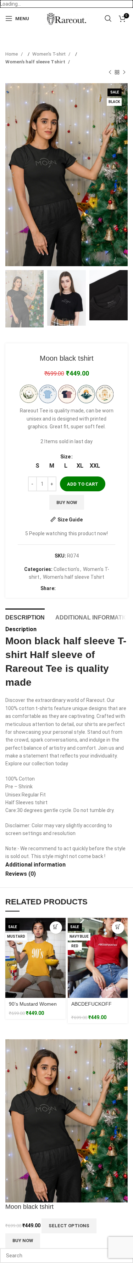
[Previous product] (109, 72)
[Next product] (124, 72)
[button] (12, 175)
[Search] (108, 18)
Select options (69, 1225)
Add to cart (82, 484)
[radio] (37, 465)
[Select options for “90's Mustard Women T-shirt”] (56, 927)
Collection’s (66, 569)
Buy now (66, 502)
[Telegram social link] (89, 589)
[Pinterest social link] (75, 589)
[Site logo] (66, 18)
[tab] (25, 616)
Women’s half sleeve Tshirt (35, 61)
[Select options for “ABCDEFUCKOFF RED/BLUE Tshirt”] (118, 927)
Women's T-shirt (49, 54)
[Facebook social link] (61, 589)
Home (12, 54)
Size (65, 456)
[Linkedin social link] (82, 589)
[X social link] (68, 589)
